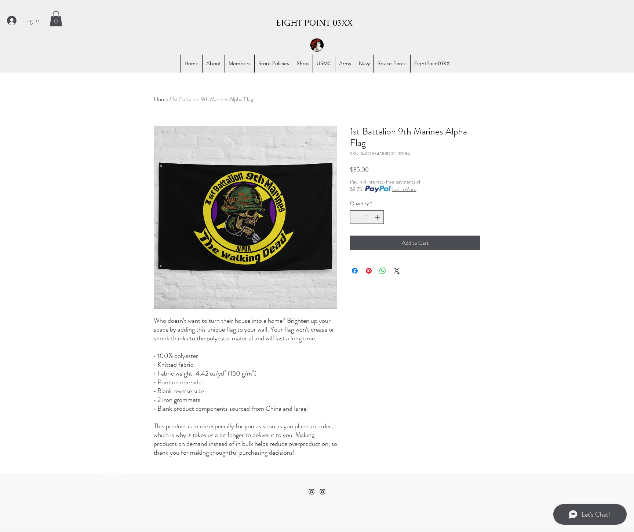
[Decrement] (355, 217)
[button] (56, 18)
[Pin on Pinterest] (368, 270)
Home (161, 99)
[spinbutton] (367, 217)
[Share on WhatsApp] (382, 270)
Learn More (404, 189)
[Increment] (378, 217)
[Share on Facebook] (354, 270)
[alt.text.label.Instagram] (106, 472)
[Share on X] (396, 270)
